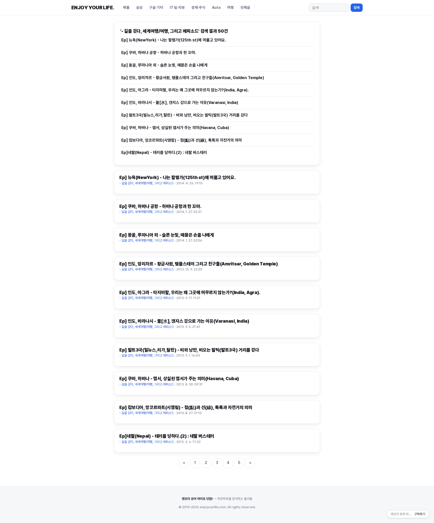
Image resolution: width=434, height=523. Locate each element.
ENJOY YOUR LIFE (92, 8)
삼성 (139, 7)
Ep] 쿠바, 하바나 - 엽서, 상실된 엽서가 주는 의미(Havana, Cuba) (175, 127)
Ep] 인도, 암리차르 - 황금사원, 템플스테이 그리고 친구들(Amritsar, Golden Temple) (192, 77)
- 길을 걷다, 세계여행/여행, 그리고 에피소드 (146, 183)
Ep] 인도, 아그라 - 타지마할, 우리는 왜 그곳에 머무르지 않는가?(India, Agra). (185, 90)
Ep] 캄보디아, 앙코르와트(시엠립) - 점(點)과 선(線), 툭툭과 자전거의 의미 (181, 140)
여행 (230, 7)
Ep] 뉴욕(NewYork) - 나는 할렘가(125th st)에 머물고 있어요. (173, 40)
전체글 (245, 7)
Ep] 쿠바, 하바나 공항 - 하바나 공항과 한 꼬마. (158, 52)
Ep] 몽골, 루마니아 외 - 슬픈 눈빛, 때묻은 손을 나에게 (164, 65)
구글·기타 (156, 7)
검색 (357, 8)
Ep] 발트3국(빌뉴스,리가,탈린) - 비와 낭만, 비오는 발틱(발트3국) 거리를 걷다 (184, 115)
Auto (216, 7)
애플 (126, 7)
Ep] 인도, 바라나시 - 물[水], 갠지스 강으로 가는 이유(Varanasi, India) (179, 102)
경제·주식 (198, 7)
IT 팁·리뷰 (177, 7)
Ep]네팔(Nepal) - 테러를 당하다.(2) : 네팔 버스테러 (164, 152)
